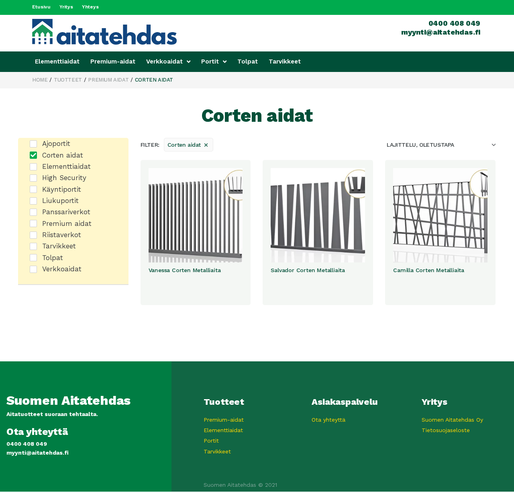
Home (39, 80)
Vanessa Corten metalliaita (185, 270)
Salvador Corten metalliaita (308, 270)
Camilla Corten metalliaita (428, 270)
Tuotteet (68, 80)
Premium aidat (108, 80)
